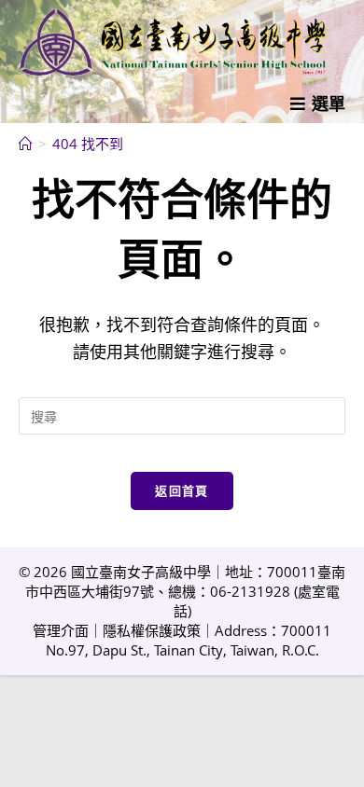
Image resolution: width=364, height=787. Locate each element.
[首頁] (26, 143)
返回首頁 (181, 490)
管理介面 (61, 630)
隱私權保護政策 (152, 630)
